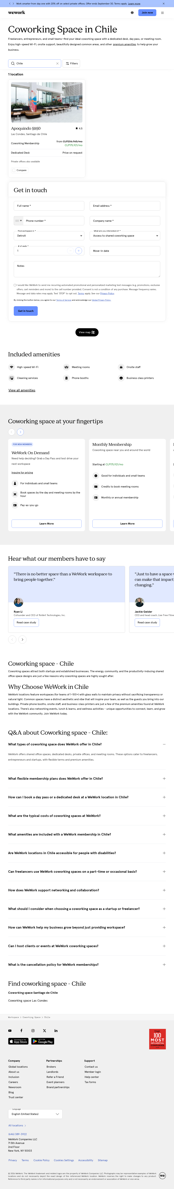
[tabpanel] (87, 125)
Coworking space (31, 1017)
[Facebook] (21, 1030)
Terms (81, 293)
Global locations (18, 1066)
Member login (93, 1072)
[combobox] (18, 220)
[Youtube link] (10, 1030)
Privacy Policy (107, 293)
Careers (13, 1082)
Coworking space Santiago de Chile (33, 993)
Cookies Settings (64, 1160)
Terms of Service (63, 300)
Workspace (13, 1017)
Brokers (51, 1066)
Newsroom (14, 1087)
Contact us (91, 1066)
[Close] (163, 3)
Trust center (15, 1097)
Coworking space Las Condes (28, 1000)
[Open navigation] (162, 12)
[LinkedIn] (56, 1030)
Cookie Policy (41, 1160)
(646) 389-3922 (17, 1134)
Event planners (55, 1082)
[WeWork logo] (16, 12)
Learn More (46, 523)
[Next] (13, 3)
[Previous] (10, 3)
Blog (11, 1092)
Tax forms (90, 1082)
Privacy (12, 1160)
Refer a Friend (55, 1077)
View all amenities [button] (21, 390)
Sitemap (103, 1160)
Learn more (134, 4)
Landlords (52, 1072)
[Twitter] (44, 1030)
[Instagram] (33, 1030)
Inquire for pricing (22, 472)
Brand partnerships (58, 1087)
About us (13, 1072)
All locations (15, 1125)
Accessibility (85, 1160)
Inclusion (13, 1077)
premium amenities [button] (124, 44)
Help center (92, 1077)
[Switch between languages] (132, 12)
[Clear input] (57, 63)
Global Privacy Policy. (101, 300)
